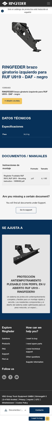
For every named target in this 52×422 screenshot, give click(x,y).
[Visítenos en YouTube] (17, 377)
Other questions (33, 357)
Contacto (39, 410)
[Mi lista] (47, 419)
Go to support (26, 210)
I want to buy (31, 339)
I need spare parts (34, 344)
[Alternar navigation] (48, 3)
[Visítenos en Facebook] (10, 377)
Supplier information (34, 362)
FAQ (4, 349)
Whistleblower (8, 403)
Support (5, 354)
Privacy (22, 400)
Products (6, 344)
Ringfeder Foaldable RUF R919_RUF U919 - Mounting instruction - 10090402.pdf (15, 178)
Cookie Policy (22, 403)
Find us (5, 359)
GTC (37, 400)
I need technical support (33, 350)
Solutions (6, 339)
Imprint (30, 400)
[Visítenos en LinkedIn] (4, 377)
